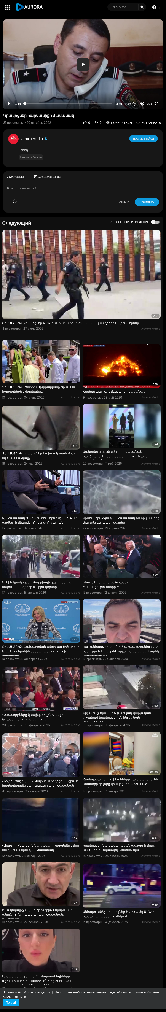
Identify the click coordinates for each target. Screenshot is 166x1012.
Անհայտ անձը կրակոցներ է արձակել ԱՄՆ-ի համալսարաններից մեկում (119, 914)
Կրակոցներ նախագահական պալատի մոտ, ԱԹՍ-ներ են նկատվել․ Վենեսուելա (119, 847)
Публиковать (147, 201)
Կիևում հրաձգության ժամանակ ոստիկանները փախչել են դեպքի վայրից (121, 520)
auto (148, 93)
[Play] (9, 104)
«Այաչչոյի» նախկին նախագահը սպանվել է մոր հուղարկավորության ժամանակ (40, 847)
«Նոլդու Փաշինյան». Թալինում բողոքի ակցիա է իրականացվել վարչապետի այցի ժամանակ (40, 783)
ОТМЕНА (124, 201)
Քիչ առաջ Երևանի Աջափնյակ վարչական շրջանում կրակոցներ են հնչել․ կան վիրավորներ (117, 717)
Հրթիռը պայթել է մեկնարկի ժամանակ (114, 391)
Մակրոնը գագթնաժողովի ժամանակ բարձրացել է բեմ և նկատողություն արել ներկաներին (115, 456)
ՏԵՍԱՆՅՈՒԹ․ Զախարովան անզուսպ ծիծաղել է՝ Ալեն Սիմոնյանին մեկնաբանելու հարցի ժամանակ (41, 651)
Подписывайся (143, 138)
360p (149, 104)
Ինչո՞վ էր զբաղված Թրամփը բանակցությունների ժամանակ (108, 584)
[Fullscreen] (157, 104)
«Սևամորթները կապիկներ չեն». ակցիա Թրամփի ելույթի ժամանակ (34, 717)
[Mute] (142, 104)
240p (148, 87)
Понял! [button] (11, 1002)
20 (135, 104)
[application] (83, 64)
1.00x (128, 104)
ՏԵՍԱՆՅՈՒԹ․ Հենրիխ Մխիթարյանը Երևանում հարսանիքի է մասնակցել (39, 389)
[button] (155, 7)
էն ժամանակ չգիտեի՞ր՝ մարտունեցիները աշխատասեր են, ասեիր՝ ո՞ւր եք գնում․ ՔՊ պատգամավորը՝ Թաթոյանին (36, 981)
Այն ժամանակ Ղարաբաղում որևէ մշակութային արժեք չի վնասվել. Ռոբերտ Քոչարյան (41, 520)
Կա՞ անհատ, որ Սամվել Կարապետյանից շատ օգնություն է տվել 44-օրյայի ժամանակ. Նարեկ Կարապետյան (121, 651)
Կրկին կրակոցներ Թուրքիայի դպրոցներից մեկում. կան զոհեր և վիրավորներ (36, 584)
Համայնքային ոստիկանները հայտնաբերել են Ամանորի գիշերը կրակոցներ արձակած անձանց (120, 784)
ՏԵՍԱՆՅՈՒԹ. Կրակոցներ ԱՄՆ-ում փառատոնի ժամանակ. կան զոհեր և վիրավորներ (70, 323)
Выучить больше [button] (14, 997)
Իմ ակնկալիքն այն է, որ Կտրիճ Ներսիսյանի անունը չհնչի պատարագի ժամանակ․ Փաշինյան (37, 914)
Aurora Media (32, 139)
